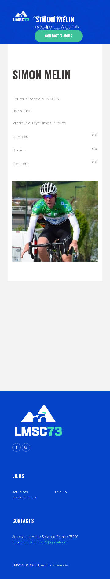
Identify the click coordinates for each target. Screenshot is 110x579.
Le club (61, 492)
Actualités (20, 492)
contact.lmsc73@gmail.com (46, 542)
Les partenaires (24, 497)
